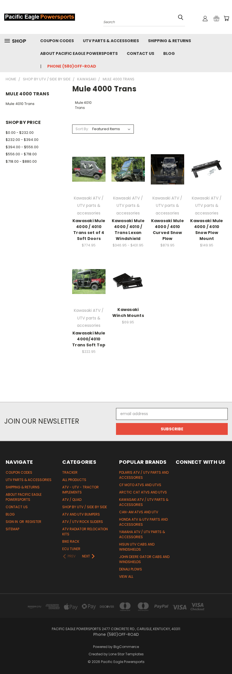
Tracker (70, 472)
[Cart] (226, 18)
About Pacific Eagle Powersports (79, 53)
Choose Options (88, 179)
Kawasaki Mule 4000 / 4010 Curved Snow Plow (167, 229)
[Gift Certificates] (216, 18)
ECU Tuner (71, 548)
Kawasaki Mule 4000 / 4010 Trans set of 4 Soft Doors (88, 229)
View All (126, 576)
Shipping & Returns (169, 41)
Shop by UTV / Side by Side (84, 507)
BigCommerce (126, 646)
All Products (74, 479)
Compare (87, 166)
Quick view (89, 155)
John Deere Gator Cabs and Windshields (144, 559)
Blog (169, 53)
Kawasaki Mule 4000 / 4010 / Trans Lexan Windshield (128, 229)
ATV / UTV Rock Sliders (82, 521)
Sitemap (12, 529)
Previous (223, 656)
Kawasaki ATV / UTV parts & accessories (143, 502)
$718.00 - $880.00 (21, 161)
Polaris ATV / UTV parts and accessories (144, 475)
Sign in (12, 521)
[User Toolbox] (205, 18)
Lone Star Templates (126, 654)
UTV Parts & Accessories (111, 41)
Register (33, 521)
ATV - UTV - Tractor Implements (80, 490)
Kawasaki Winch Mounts (128, 312)
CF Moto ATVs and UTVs (140, 484)
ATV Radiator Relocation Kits (85, 531)
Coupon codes (57, 41)
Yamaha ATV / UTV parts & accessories (142, 534)
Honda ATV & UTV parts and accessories (143, 522)
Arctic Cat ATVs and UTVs (143, 492)
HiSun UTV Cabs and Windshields (136, 547)
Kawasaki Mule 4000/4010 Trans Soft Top (89, 339)
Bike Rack (70, 541)
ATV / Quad (71, 499)
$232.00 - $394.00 (22, 139)
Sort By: (82, 129)
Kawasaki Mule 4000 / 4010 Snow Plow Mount (206, 229)
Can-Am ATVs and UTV (138, 512)
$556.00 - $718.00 (21, 154)
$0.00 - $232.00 (20, 132)
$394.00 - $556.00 (22, 147)
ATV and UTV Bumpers (81, 514)
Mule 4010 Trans (20, 103)
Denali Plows (130, 569)
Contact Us (140, 53)
